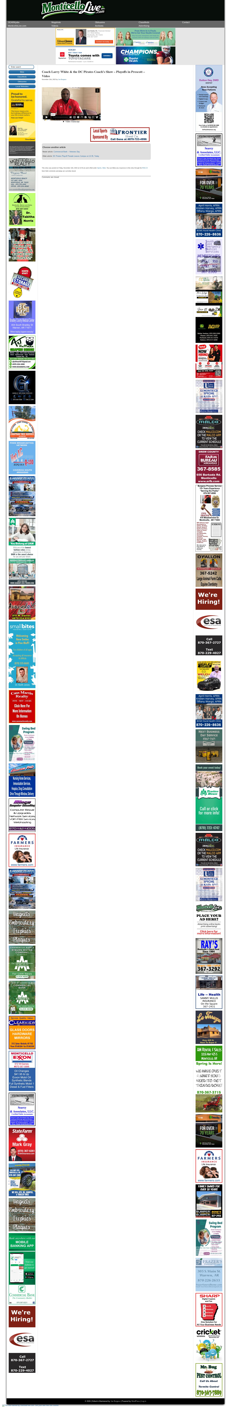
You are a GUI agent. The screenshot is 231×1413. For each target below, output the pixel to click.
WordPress (135, 1401)
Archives (99, 26)
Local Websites (22, 86)
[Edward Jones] (85, 45)
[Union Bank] (209, 412)
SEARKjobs (13, 22)
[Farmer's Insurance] (22, 866)
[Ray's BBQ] (209, 973)
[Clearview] (22, 1049)
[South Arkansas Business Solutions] (209, 1326)
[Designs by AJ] (22, 368)
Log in (143, 1401)
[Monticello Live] (85, 64)
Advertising (144, 26)
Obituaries (100, 22)
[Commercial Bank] (22, 1304)
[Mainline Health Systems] (146, 45)
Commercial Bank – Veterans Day (67, 152)
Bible (22, 72)
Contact (186, 22)
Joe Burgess (62, 79)
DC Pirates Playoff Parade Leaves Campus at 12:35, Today (76, 156)
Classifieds (144, 22)
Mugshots (56, 22)
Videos (54, 26)
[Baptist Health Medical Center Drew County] (146, 64)
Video (104, 168)
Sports (99, 168)
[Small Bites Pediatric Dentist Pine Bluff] (22, 688)
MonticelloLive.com (17, 26)
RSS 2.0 (145, 168)
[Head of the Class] (22, 261)
